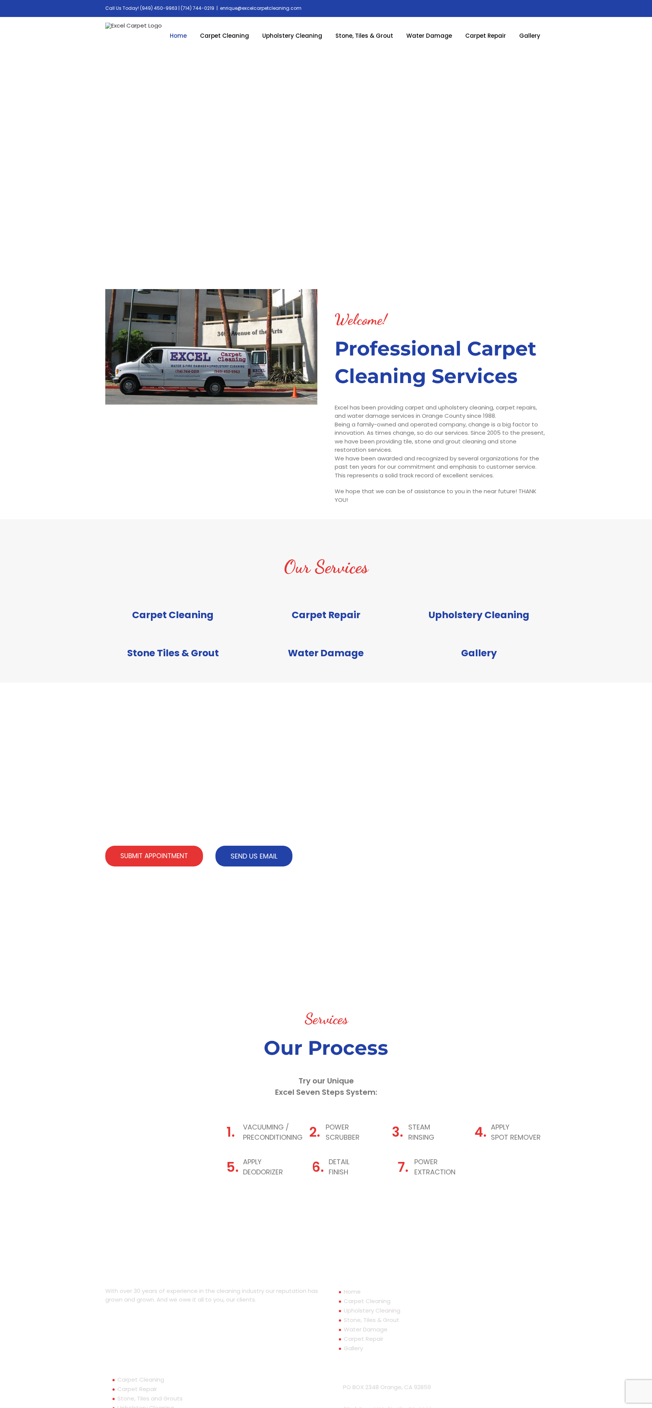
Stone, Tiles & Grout (371, 1320)
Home (352, 1292)
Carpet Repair (363, 1339)
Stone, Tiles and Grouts (150, 1398)
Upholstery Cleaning (372, 1310)
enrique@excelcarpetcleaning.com (260, 8)
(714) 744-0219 (197, 8)
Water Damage (366, 1329)
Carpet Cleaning (367, 1301)
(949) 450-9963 (158, 8)
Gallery (353, 1348)
